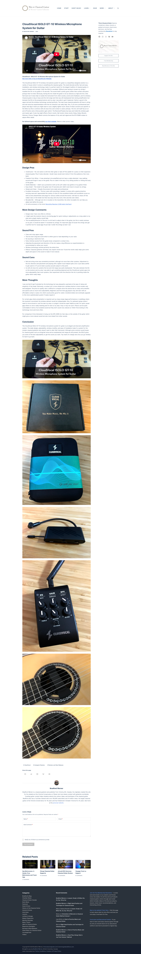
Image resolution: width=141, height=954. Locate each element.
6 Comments (43, 875)
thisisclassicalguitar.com (50, 947)
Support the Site (108, 55)
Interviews (25, 912)
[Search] (118, 8)
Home (59, 8)
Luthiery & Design (27, 916)
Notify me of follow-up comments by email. (37, 839)
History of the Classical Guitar (31, 908)
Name (26, 819)
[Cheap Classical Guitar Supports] (47, 864)
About (110, 8)
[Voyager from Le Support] (83, 864)
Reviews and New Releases (55, 765)
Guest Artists (26, 906)
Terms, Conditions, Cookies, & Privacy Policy (48, 951)
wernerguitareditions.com (66, 947)
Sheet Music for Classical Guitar (31, 930)
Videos (24, 934)
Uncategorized (26, 932)
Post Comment (28, 844)
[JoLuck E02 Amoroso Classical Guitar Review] (65, 864)
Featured (25, 904)
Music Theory (26, 922)
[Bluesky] (43, 774)
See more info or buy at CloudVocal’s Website (36, 78)
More (102, 8)
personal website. (58, 803)
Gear (95, 8)
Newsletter (109, 31)
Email (61, 819)
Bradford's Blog (26, 896)
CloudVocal (26, 765)
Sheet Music (76, 8)
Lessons (24, 914)
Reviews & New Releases (29, 928)
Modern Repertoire (27, 918)
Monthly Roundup (27, 920)
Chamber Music (27, 898)
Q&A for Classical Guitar (29, 924)
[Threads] (37, 774)
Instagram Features (39, 765)
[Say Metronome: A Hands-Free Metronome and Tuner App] (30, 864)
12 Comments (61, 875)
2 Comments (25, 879)
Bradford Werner (61, 898)
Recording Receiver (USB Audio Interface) (59, 204)
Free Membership (108, 60)
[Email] (49, 774)
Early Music (25, 902)
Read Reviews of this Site (108, 65)
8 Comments (78, 875)
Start (66, 8)
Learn (86, 8)
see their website (50, 121)
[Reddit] (31, 774)
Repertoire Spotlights (28, 926)
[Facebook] (25, 774)
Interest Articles (27, 910)
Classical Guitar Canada (29, 900)
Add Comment (28, 824)
